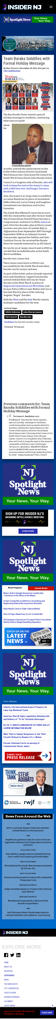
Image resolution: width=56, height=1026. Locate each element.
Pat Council (11, 317)
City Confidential (11, 71)
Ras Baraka (25, 317)
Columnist (8, 1001)
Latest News (41, 588)
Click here (9, 322)
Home (6, 962)
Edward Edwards (11, 997)
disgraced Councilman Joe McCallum (23, 286)
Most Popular (15, 587)
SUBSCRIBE (28, 531)
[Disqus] (28, 365)
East (30, 299)
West (16, 299)
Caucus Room (10, 993)
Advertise (8, 971)
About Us (8, 967)
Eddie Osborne (12, 312)
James (44, 222)
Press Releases (10, 701)
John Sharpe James (32, 312)
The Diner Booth (11, 984)
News (6, 980)
